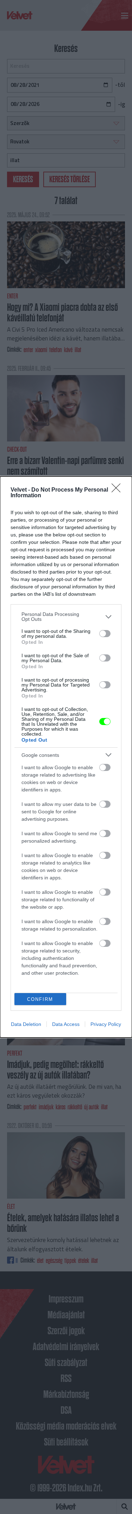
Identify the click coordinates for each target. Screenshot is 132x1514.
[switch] (105, 633)
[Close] (118, 490)
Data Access (66, 1024)
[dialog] (66, 757)
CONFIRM (40, 999)
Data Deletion (26, 1024)
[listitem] (66, 617)
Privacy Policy (105, 1024)
